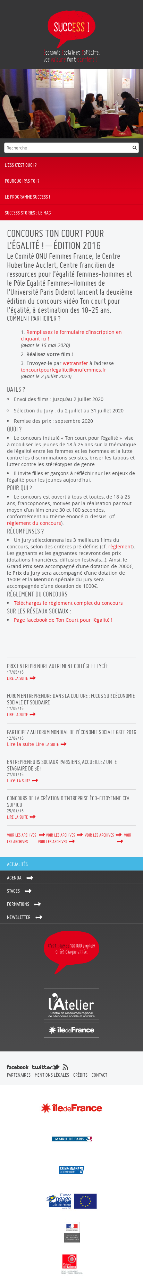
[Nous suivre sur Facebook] (18, 1067)
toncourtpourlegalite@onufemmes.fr (63, 369)
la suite (52, 744)
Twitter (10, 644)
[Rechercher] (135, 148)
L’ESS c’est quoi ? (21, 165)
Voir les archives (22, 835)
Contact (99, 1075)
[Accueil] (71, 34)
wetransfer (75, 363)
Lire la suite (17, 678)
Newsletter (19, 917)
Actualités (17, 864)
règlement (120, 546)
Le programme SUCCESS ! (27, 197)
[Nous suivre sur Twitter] (46, 1067)
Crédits (80, 1075)
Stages (13, 891)
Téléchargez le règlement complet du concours (68, 603)
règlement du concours (34, 523)
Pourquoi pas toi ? (22, 181)
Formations (18, 904)
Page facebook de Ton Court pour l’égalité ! (63, 620)
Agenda (14, 878)
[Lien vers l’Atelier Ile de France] (71, 1013)
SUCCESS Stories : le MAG (28, 213)
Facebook (23, 644)
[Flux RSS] (65, 1067)
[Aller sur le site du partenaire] (71, 1107)
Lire (39, 744)
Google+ (36, 644)
